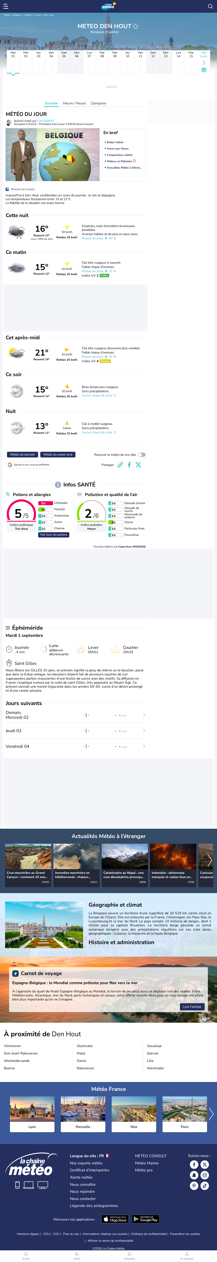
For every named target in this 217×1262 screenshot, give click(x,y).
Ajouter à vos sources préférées (31, 464)
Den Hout (49, 15)
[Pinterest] (194, 1186)
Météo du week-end (57, 454)
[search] (210, 6)
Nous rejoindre (82, 1191)
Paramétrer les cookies (185, 1234)
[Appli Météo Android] (145, 1219)
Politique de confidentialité (148, 1234)
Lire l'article (192, 1006)
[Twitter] (204, 1164)
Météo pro (144, 1170)
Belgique (17, 15)
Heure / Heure (74, 103)
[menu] (6, 6)
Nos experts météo (86, 1163)
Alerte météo (81, 1177)
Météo (7, 15)
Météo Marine (147, 1163)
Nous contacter (83, 1198)
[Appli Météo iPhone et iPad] (115, 1219)
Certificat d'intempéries (89, 1170)
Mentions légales (28, 1234)
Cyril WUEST (45, 121)
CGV (56, 1234)
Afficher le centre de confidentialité (110, 1241)
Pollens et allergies (32, 494)
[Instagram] (204, 1175)
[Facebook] (194, 1164)
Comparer (98, 103)
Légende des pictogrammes (94, 1205)
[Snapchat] (194, 1175)
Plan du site (71, 1234)
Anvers (38, 15)
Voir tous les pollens (53, 535)
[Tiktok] (204, 1186)
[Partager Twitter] (138, 465)
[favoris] (135, 26)
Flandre (28, 15)
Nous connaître (83, 1184)
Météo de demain (22, 454)
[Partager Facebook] (129, 465)
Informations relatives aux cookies (105, 1234)
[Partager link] (120, 465)
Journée (51, 103)
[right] (209, 861)
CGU (46, 1234)
